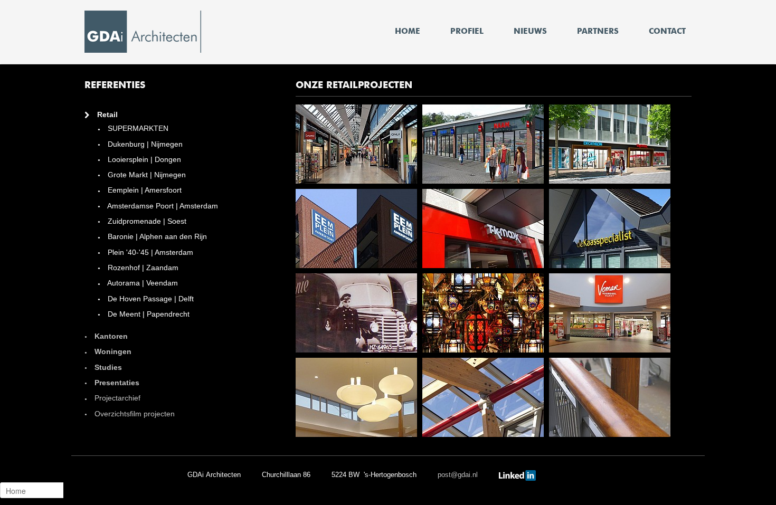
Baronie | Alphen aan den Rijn (156, 236)
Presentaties (115, 382)
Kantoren (110, 336)
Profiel (467, 31)
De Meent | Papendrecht (148, 314)
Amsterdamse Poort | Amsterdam (162, 206)
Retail (106, 114)
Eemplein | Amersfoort (144, 190)
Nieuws (530, 31)
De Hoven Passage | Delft (150, 298)
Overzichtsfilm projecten (133, 413)
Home (407, 31)
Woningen (111, 351)
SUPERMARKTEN (137, 128)
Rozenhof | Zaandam (142, 267)
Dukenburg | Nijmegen (144, 144)
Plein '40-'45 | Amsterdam (149, 252)
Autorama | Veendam (142, 283)
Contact (667, 31)
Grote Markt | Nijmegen (146, 174)
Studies (107, 367)
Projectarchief (116, 398)
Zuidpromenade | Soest (146, 221)
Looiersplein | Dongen (143, 159)
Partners (598, 31)
